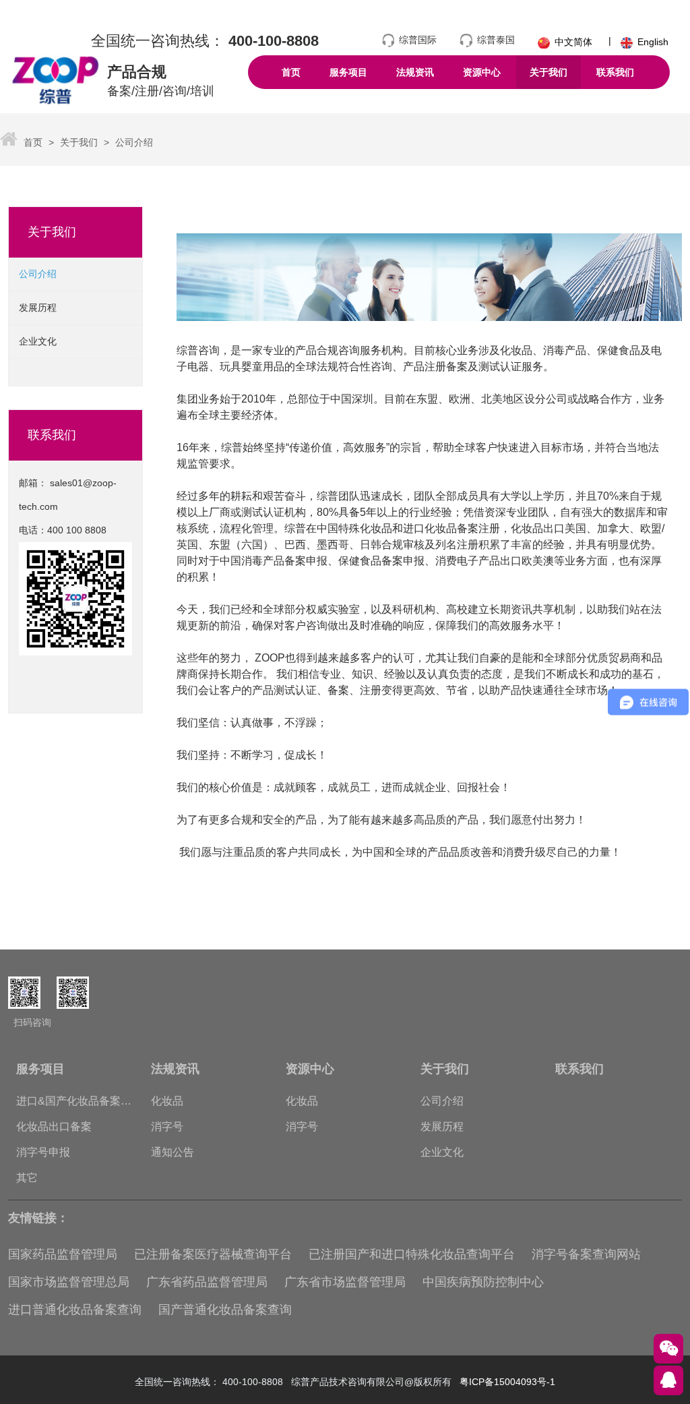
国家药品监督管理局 (62, 1254)
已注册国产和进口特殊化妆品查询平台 (412, 1254)
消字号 (167, 1126)
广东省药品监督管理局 (207, 1282)
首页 (33, 142)
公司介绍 (133, 142)
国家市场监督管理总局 (68, 1282)
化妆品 (167, 1101)
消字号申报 (43, 1152)
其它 (27, 1177)
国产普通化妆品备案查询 (225, 1309)
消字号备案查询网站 (586, 1254)
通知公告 (172, 1152)
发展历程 (38, 307)
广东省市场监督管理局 (345, 1282)
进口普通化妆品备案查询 (75, 1309)
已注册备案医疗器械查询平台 (213, 1254)
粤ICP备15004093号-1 (507, 1381)
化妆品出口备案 (54, 1126)
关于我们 (77, 142)
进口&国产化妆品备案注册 (73, 1104)
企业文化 (38, 341)
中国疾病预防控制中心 (483, 1282)
